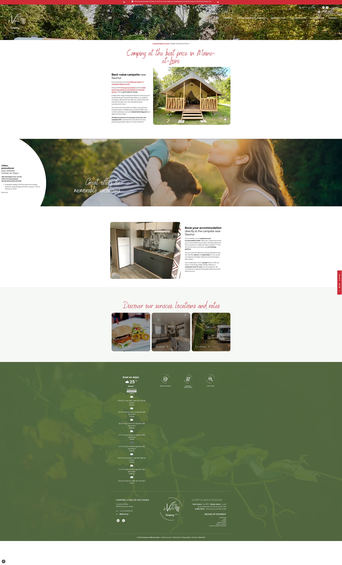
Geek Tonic (202, 537)
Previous (124, 2)
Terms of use (177, 537)
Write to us (124, 514)
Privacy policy (186, 537)
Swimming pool (278, 18)
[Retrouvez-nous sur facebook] (327, 7)
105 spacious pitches (128, 88)
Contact (333, 18)
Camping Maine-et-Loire (161, 44)
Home (216, 18)
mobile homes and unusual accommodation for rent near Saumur (129, 90)
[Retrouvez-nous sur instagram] (323, 7)
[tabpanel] (191, 96)
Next (218, 2)
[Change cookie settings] (3, 561)
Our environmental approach (251, 18)
